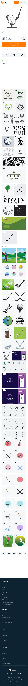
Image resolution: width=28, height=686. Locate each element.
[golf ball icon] (8, 276)
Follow (23, 39)
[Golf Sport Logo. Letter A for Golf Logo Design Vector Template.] (7, 206)
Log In (21, 2)
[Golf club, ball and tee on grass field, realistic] (8, 377)
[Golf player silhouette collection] (13, 265)
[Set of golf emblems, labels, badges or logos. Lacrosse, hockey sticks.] (13, 141)
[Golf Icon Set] (13, 363)
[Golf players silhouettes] (9, 163)
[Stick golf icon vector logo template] (9, 315)
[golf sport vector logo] (8, 186)
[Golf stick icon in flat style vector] (8, 510)
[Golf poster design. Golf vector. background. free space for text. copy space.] (13, 301)
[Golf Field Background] (6, 348)
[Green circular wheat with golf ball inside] (8, 119)
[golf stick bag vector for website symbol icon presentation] (8, 608)
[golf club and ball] (18, 508)
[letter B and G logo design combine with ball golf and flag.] (13, 545)
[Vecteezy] (2, 2)
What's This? (11, 60)
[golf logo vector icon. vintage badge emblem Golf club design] (13, 229)
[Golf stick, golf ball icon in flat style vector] (8, 498)
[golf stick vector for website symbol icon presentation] (8, 632)
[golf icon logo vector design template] (8, 389)
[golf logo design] (19, 518)
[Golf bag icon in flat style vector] (8, 473)
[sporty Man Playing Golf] (9, 333)
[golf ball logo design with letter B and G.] (13, 561)
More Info (5, 63)
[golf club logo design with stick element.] (9, 520)
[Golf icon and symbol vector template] (8, 288)
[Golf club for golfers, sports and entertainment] (8, 461)
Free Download (14, 44)
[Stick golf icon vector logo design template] (8, 255)
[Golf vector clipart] (13, 216)
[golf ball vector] (8, 174)
